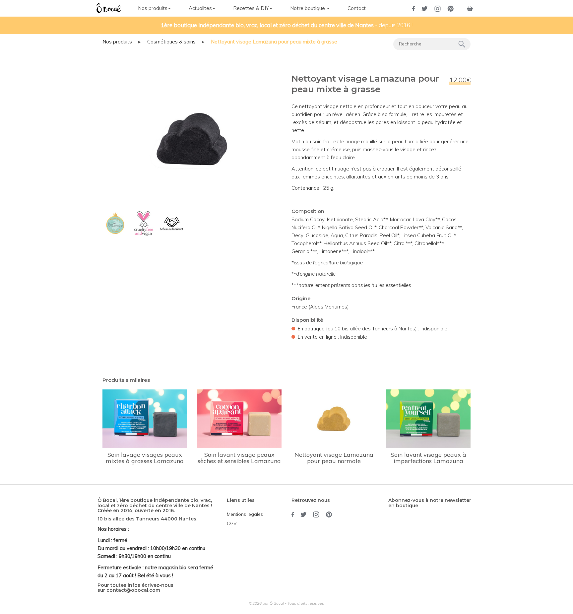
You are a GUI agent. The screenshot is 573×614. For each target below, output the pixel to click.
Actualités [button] (200, 8)
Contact (357, 8)
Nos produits (117, 41)
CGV (232, 523)
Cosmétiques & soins (171, 41)
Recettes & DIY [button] (251, 8)
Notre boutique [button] (308, 8)
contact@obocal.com (133, 590)
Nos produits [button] (152, 8)
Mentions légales (245, 514)
